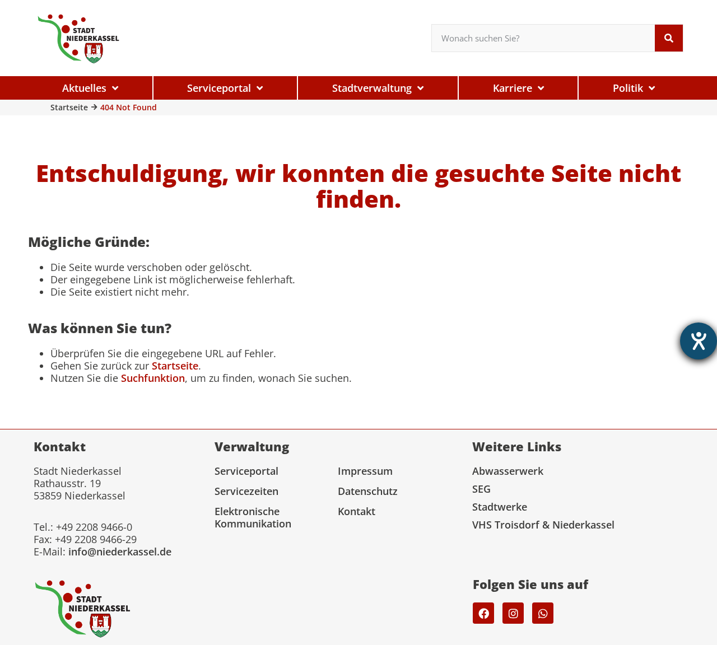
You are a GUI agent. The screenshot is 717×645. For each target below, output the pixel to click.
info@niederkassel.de (119, 551)
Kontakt (356, 511)
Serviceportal (246, 471)
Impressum (365, 471)
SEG (481, 489)
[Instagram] (513, 613)
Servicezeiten (246, 491)
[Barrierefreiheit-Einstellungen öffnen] (698, 340)
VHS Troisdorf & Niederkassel (543, 524)
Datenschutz (368, 491)
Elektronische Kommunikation (253, 517)
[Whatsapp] (542, 613)
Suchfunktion (153, 378)
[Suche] (669, 38)
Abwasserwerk (507, 471)
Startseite (69, 107)
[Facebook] (483, 613)
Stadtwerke (499, 506)
